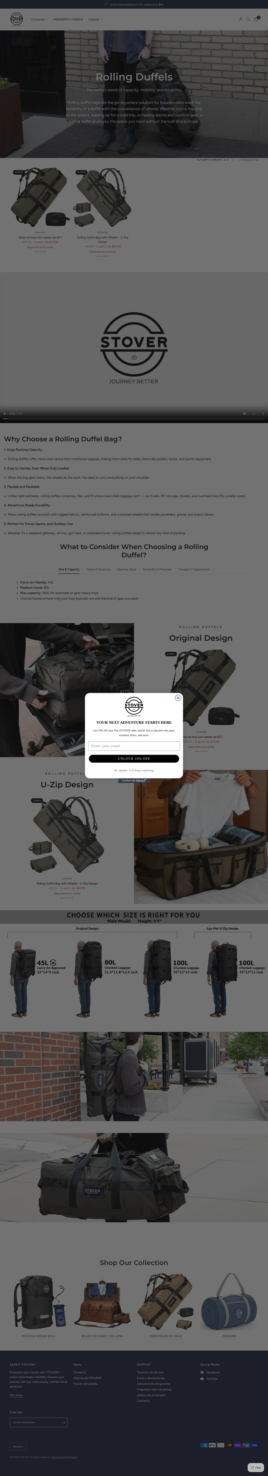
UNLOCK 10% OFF (134, 758)
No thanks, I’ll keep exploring (134, 770)
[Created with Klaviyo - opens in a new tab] (134, 780)
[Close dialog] (178, 698)
